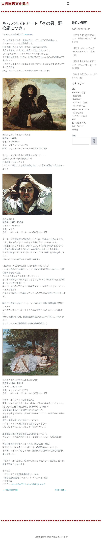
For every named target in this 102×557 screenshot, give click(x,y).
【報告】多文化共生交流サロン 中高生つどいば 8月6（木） (84, 38)
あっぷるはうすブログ (36, 484)
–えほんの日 (77, 113)
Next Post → (60, 490)
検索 (74, 135)
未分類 (75, 130)
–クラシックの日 (79, 116)
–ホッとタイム (78, 106)
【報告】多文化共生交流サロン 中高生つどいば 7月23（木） (84, 64)
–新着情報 (76, 96)
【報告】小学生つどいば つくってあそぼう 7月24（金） (84, 51)
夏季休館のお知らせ (81, 29)
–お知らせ (76, 99)
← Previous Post (9, 490)
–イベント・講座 (79, 102)
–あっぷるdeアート (80, 109)
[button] (68, 3)
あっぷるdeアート (19, 484)
